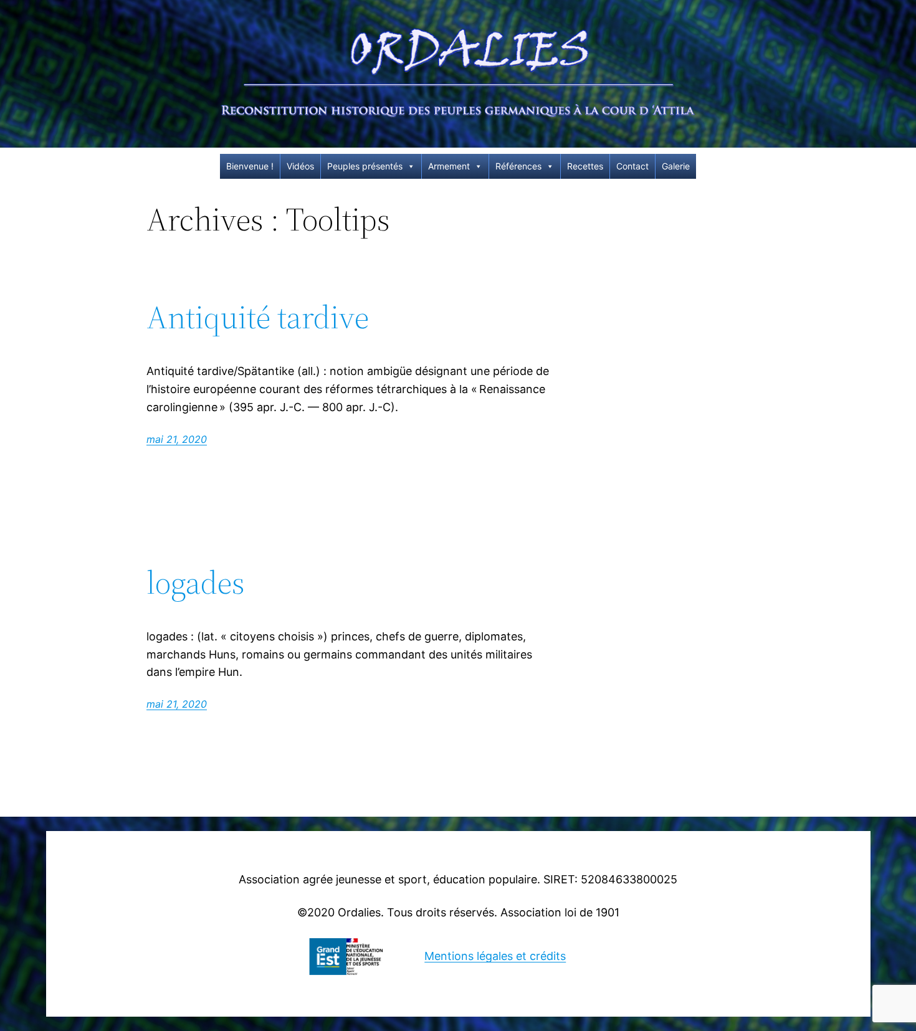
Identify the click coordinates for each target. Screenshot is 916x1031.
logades (195, 582)
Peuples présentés (365, 166)
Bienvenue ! (250, 166)
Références (518, 166)
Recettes (585, 166)
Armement (449, 166)
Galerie (676, 166)
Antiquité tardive (257, 317)
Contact (632, 166)
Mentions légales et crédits (495, 955)
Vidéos (300, 166)
